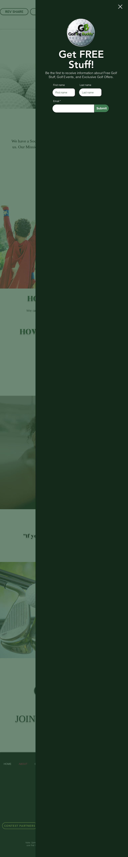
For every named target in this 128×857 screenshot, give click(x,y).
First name (59, 85)
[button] (120, 6)
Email (56, 101)
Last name (85, 85)
